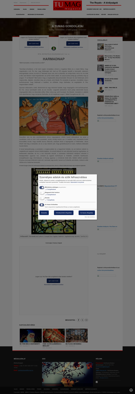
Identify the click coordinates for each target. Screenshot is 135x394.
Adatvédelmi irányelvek (77, 182)
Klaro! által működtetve (90, 217)
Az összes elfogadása (86, 213)
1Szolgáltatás (49, 200)
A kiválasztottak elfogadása (64, 213)
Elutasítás (44, 213)
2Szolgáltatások (50, 189)
